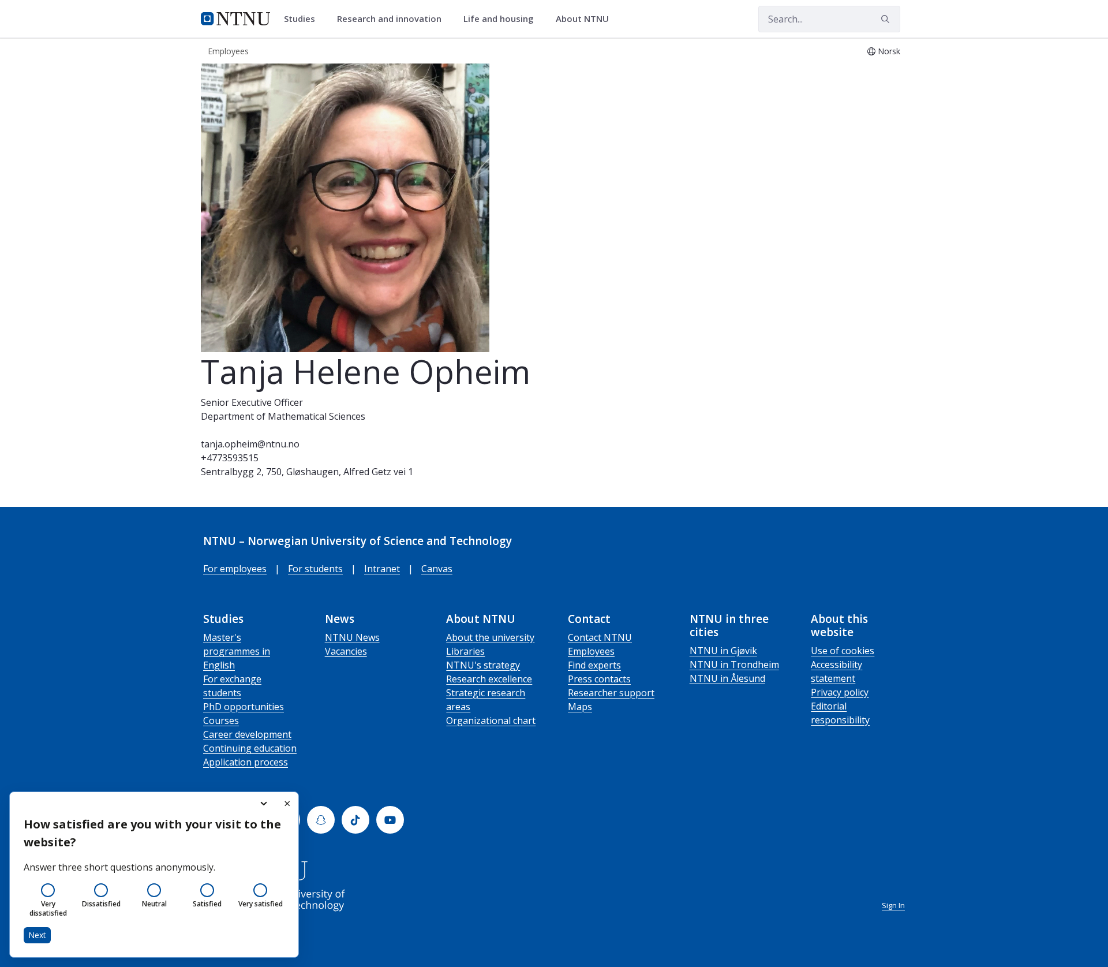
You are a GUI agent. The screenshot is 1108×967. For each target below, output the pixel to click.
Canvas (436, 568)
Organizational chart (491, 720)
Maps (580, 706)
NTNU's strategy (483, 665)
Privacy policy (840, 692)
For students (315, 568)
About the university (490, 637)
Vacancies (346, 651)
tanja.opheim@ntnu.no (250, 444)
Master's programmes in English (236, 651)
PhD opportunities (243, 706)
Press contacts (599, 679)
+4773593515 (230, 457)
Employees (591, 651)
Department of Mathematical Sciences (283, 416)
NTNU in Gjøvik (723, 650)
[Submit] (887, 19)
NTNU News (352, 637)
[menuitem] (303, 19)
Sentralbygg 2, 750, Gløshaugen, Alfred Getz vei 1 (307, 471)
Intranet (382, 568)
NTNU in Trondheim (734, 664)
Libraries (465, 651)
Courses (221, 720)
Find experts (594, 665)
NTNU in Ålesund (727, 678)
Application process (245, 762)
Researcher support (611, 692)
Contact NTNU (600, 637)
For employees (235, 568)
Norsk (889, 51)
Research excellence (489, 679)
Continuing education (250, 748)
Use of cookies (842, 650)
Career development (247, 734)
